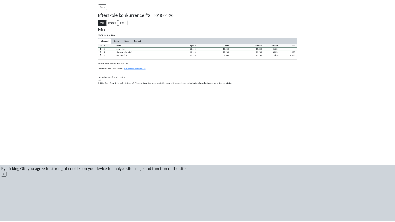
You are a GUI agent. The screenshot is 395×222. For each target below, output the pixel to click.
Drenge (112, 23)
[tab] (116, 41)
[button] (197, 49)
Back (102, 7)
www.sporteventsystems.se (135, 69)
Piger (122, 23)
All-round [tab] (104, 41)
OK (4, 174)
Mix (102, 23)
